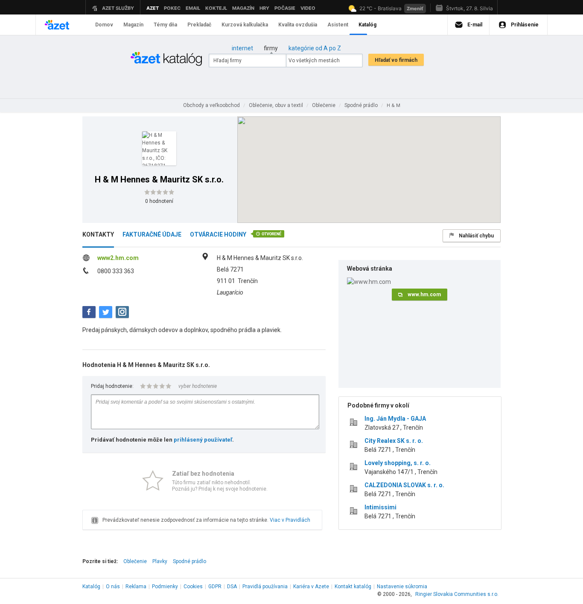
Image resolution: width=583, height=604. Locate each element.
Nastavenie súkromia (402, 587)
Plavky (159, 561)
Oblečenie (135, 561)
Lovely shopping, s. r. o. (397, 463)
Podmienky (165, 587)
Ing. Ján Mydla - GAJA (395, 418)
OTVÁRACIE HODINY (218, 234)
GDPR (215, 587)
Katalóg (91, 587)
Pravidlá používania (265, 587)
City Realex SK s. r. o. (393, 440)
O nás (113, 587)
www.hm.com (424, 295)
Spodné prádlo (189, 561)
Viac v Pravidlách (290, 520)
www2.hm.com (118, 257)
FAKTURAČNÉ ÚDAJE (151, 234)
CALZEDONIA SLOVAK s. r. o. (404, 485)
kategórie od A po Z (315, 48)
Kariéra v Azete (311, 587)
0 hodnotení (159, 201)
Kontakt (353, 587)
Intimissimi (380, 507)
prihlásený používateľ (203, 439)
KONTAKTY (98, 234)
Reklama (135, 587)
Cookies (193, 587)
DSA (232, 587)
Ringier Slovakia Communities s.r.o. (456, 594)
